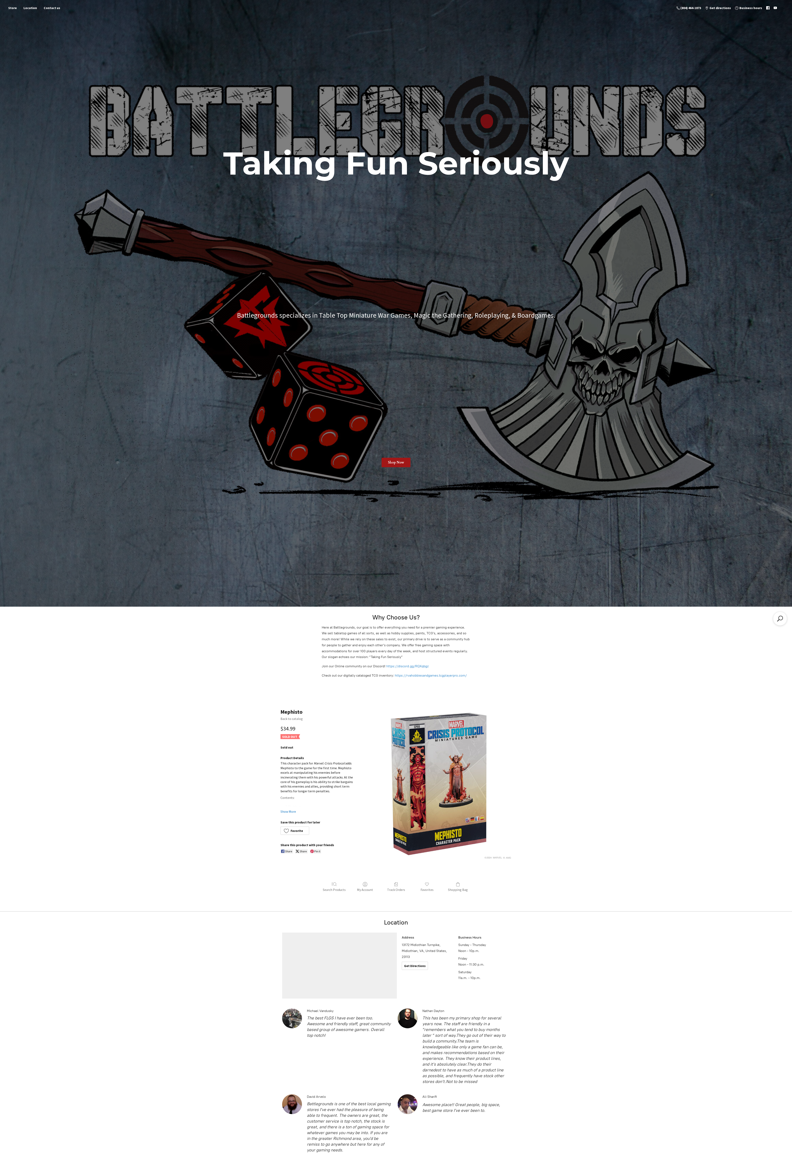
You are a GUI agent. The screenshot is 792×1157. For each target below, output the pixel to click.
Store (12, 8)
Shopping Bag (458, 890)
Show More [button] (288, 811)
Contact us (52, 8)
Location (30, 8)
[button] (294, 831)
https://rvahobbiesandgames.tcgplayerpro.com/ (431, 675)
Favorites (427, 890)
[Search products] (780, 618)
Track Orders (396, 890)
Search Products (334, 890)
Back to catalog (291, 719)
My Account (365, 890)
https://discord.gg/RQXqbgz (407, 666)
